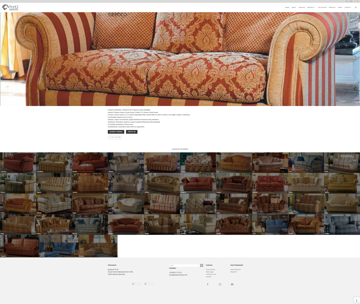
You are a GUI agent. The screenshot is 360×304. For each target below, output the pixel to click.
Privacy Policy (210, 269)
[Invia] (201, 265)
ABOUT (294, 7)
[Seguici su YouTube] (232, 284)
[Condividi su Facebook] (109, 137)
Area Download (235, 269)
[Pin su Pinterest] (119, 137)
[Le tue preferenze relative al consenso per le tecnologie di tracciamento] (356, 300)
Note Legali (209, 272)
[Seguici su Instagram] (357, 1)
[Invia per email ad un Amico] (116, 137)
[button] (356, 7)
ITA (347, 1)
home (287, 7)
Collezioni (322, 7)
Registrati (233, 272)
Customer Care (211, 274)
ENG (351, 1)
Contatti (348, 7)
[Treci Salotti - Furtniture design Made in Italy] (11, 7)
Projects (332, 7)
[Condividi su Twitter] (112, 137)
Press (340, 7)
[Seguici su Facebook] (355, 1)
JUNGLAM (302, 7)
